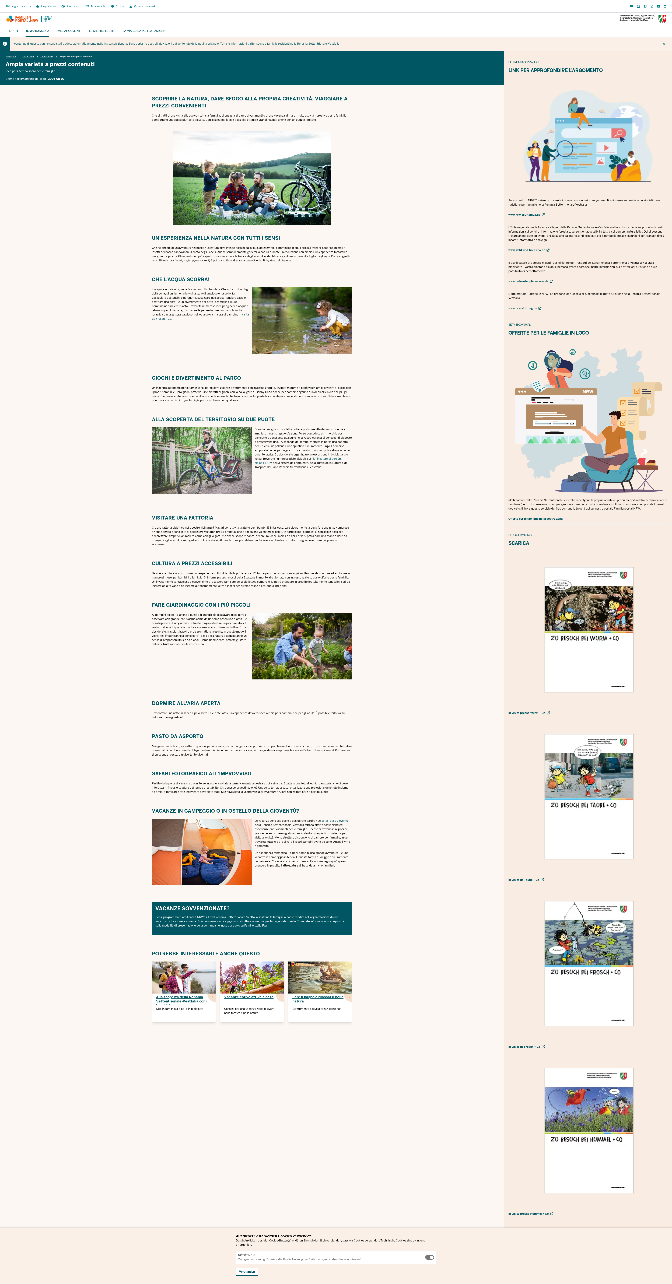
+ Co (168, 319)
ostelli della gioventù (334, 821)
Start (13, 31)
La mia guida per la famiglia (144, 31)
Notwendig (246, 1255)
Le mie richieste (101, 31)
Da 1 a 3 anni (28, 56)
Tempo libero (46, 56)
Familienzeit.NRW (255, 925)
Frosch (160, 319)
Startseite (11, 56)
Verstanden (247, 1272)
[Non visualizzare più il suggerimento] (664, 44)
